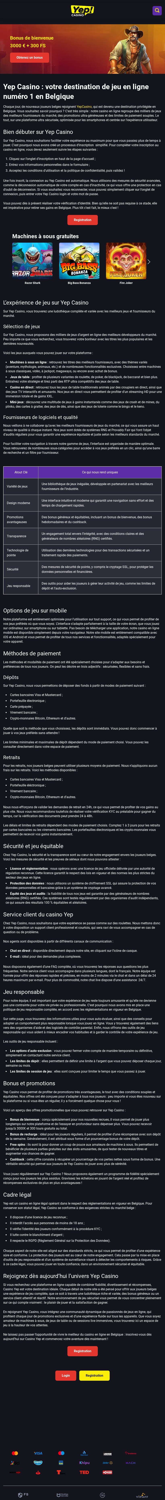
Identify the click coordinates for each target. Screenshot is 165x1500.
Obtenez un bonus (29, 57)
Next (149, 264)
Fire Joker (126, 283)
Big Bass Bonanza (79, 283)
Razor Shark (32, 283)
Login (66, 1375)
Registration (82, 220)
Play (32, 255)
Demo (32, 267)
